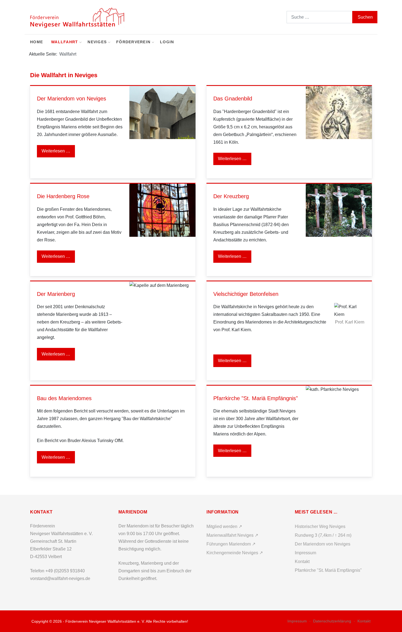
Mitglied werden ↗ (224, 526)
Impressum (297, 621)
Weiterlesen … (56, 151)
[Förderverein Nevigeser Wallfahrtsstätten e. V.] (78, 17)
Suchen (365, 17)
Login (167, 42)
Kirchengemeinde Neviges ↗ (234, 552)
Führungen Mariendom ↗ (230, 544)
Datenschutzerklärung (332, 621)
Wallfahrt (64, 42)
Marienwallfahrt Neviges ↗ (232, 535)
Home (36, 42)
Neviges (97, 42)
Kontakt (364, 621)
